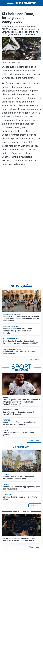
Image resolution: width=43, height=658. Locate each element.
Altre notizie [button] (34, 359)
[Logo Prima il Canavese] (21, 3)
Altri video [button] (34, 505)
